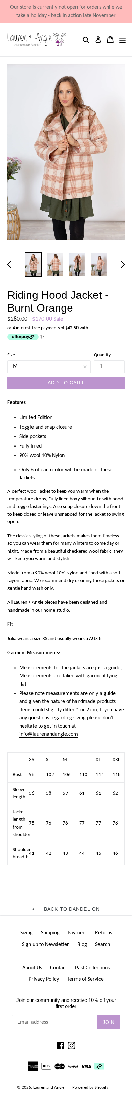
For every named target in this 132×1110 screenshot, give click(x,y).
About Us (32, 968)
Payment (77, 933)
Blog (82, 944)
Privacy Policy (44, 979)
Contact (58, 968)
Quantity (102, 355)
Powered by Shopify (90, 1087)
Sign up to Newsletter (45, 944)
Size (11, 355)
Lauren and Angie (48, 1087)
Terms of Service (85, 979)
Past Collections (92, 968)
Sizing (26, 933)
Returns (103, 933)
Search (102, 944)
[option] (33, 264)
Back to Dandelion (71, 909)
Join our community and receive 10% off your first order (66, 1003)
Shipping (50, 933)
